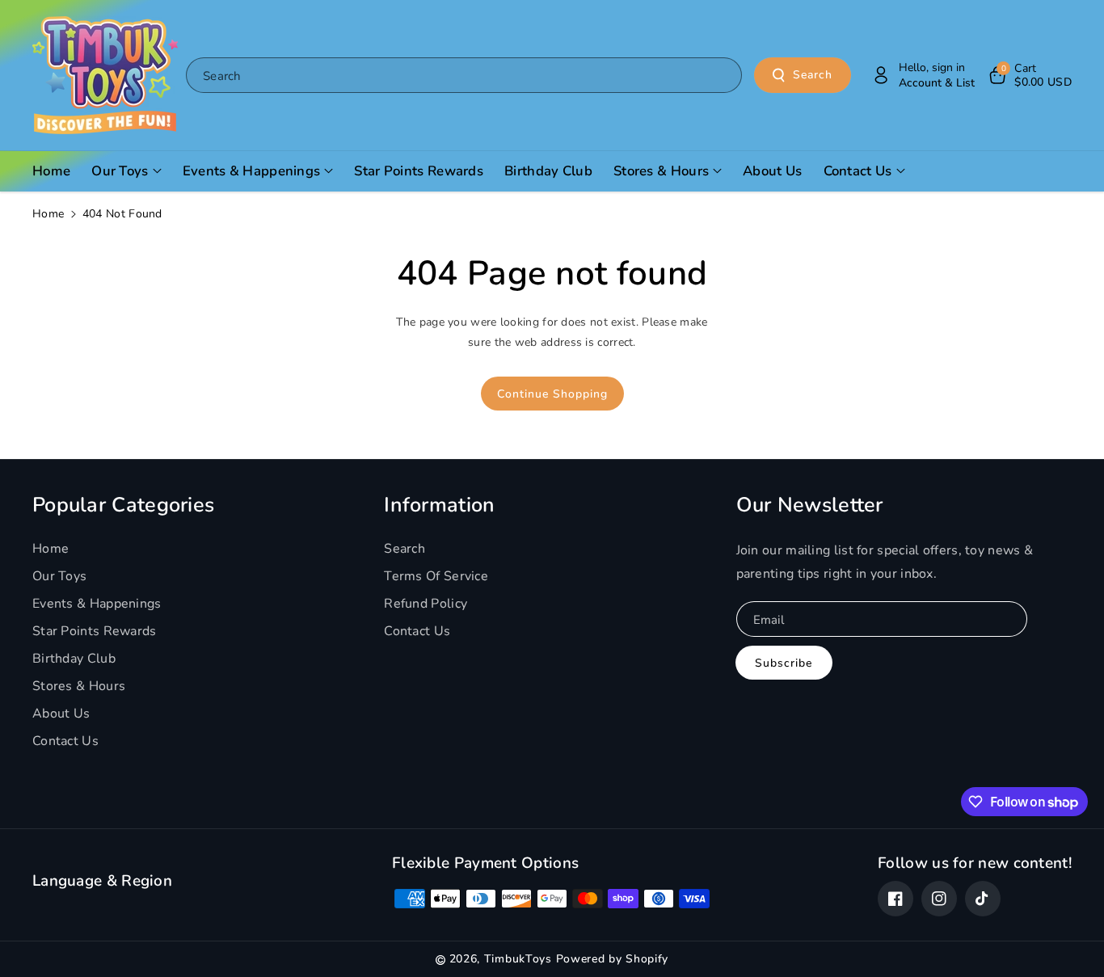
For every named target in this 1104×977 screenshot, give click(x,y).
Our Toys (59, 576)
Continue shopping (552, 394)
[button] (1029, 75)
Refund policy (425, 604)
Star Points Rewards (94, 631)
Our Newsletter (809, 505)
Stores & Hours (78, 686)
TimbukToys (518, 958)
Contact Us (65, 741)
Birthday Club (74, 658)
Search (812, 74)
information (439, 505)
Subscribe (783, 663)
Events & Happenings (97, 604)
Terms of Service (436, 576)
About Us (61, 713)
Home (48, 213)
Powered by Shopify (612, 958)
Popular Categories (123, 505)
